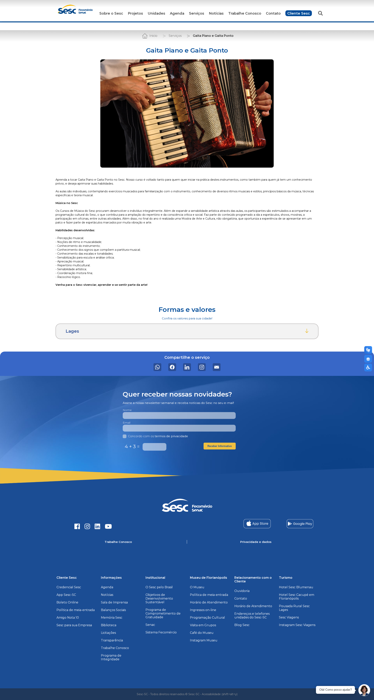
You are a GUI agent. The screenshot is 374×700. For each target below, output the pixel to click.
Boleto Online (67, 602)
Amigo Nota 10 (67, 617)
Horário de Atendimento (209, 602)
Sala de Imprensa (114, 602)
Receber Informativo (219, 446)
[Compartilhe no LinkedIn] (187, 367)
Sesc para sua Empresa (74, 625)
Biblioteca (108, 625)
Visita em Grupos (203, 625)
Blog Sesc (242, 625)
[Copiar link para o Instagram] (202, 367)
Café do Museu (201, 633)
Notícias (216, 13)
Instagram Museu (203, 640)
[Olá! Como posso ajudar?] (364, 690)
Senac (150, 625)
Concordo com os (158, 436)
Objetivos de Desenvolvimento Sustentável (159, 598)
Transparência (112, 640)
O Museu (197, 587)
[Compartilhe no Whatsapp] (157, 367)
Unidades (156, 13)
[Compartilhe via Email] (217, 367)
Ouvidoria (242, 591)
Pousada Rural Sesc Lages (294, 608)
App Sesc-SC (66, 595)
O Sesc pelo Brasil (159, 587)
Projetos (135, 13)
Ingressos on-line (203, 610)
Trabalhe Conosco (244, 13)
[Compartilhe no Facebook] (172, 367)
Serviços (196, 13)
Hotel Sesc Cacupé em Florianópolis (296, 596)
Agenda (177, 13)
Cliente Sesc (298, 13)
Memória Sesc (111, 617)
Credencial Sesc (68, 587)
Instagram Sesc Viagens (297, 625)
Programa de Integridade (111, 657)
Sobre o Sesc (111, 13)
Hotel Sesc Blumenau (296, 587)
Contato (273, 13)
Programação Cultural (207, 617)
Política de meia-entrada (75, 610)
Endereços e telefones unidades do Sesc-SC (252, 615)
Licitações (108, 633)
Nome (127, 410)
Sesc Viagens (289, 617)
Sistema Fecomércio (161, 632)
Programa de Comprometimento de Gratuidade (163, 613)
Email (126, 422)
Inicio (153, 36)
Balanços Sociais (113, 610)
